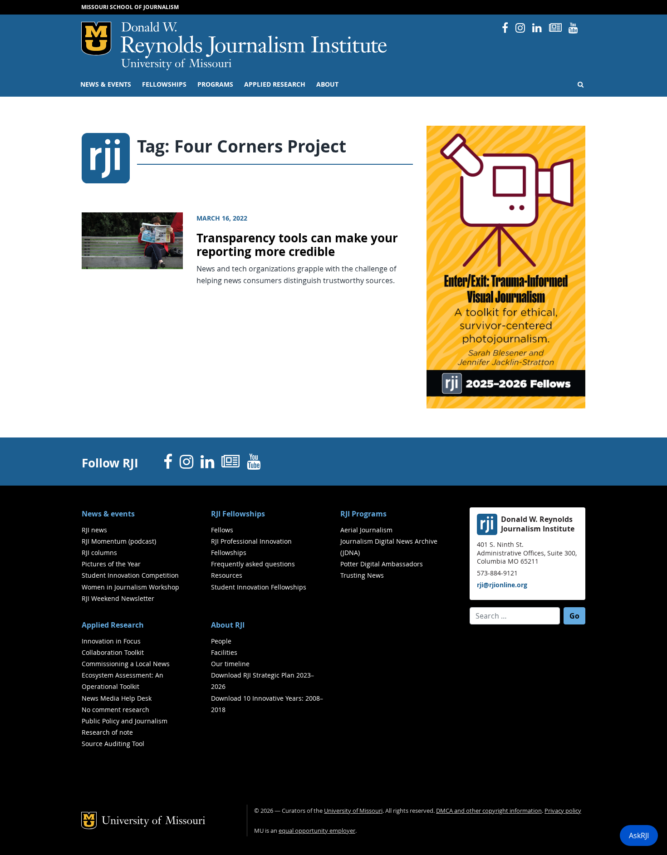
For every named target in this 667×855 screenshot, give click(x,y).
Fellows (222, 530)
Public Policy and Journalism (124, 721)
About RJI (228, 625)
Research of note (107, 732)
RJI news (94, 530)
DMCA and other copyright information (489, 811)
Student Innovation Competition (130, 575)
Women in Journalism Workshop (130, 587)
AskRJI (639, 835)
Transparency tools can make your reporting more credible (297, 245)
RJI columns (99, 552)
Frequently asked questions (253, 564)
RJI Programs (363, 514)
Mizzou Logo (96, 38)
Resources (226, 575)
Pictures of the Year (111, 564)
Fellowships (164, 84)
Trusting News (362, 575)
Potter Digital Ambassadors (381, 564)
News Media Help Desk (117, 698)
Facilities (224, 652)
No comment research (115, 709)
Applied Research (274, 84)
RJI (254, 40)
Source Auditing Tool (113, 743)
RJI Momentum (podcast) (119, 541)
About (327, 84)
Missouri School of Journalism (130, 7)
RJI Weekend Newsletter (118, 598)
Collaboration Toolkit (113, 652)
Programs (215, 84)
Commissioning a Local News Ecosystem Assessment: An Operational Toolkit (126, 675)
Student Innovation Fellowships (258, 587)
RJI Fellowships (238, 514)
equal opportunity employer (317, 831)
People (221, 641)
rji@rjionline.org (502, 584)
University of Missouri (176, 64)
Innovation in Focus (111, 641)
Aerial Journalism (366, 530)
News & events (105, 84)
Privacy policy (562, 811)
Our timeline (230, 663)
